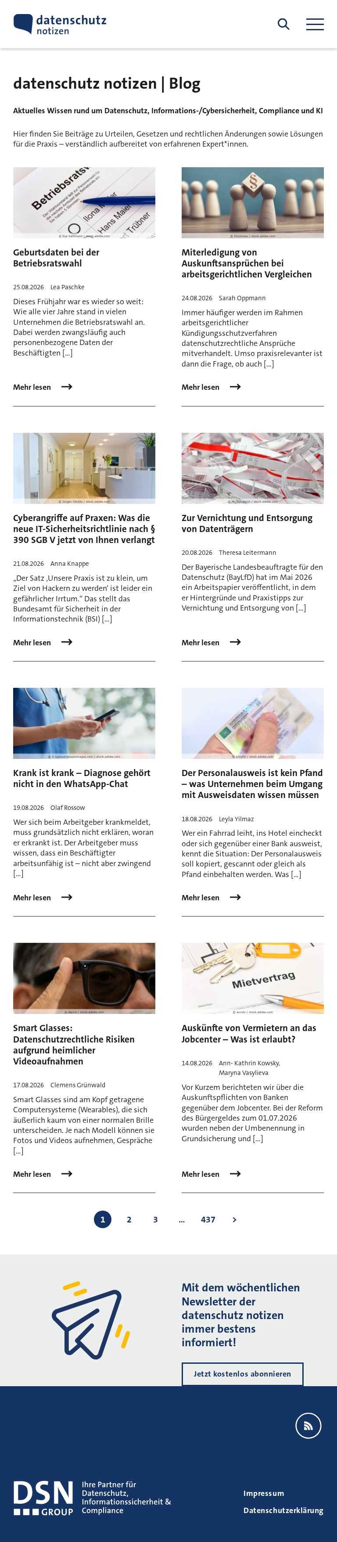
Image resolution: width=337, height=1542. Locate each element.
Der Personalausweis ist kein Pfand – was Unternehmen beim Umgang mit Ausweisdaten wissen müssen (252, 784)
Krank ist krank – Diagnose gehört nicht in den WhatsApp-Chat (82, 778)
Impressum (264, 1493)
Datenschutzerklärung (284, 1510)
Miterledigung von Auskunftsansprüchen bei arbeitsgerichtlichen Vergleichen (247, 263)
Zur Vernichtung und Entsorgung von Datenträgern (247, 523)
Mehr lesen (33, 387)
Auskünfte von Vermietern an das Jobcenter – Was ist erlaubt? (249, 1033)
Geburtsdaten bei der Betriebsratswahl (56, 258)
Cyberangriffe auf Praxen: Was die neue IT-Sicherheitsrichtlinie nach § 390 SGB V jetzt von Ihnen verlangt (84, 529)
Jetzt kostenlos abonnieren (242, 1374)
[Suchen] (284, 24)
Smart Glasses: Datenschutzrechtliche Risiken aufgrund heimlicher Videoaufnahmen (74, 1045)
